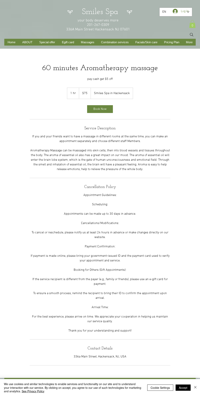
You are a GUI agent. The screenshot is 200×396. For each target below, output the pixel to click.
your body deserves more (98, 20)
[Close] (195, 387)
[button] (192, 24)
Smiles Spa (100, 12)
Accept (183, 388)
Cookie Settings (160, 388)
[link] (100, 109)
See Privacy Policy (33, 391)
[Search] (192, 35)
